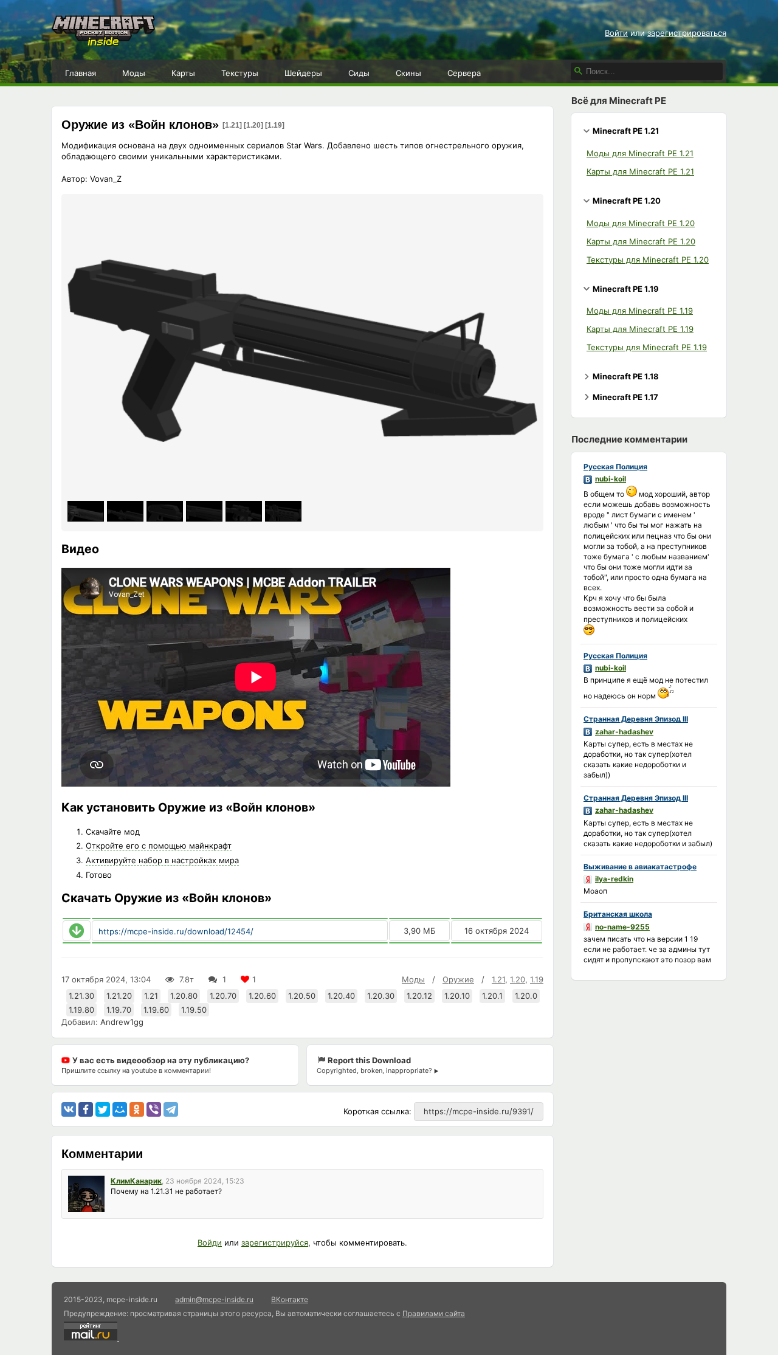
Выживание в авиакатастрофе (640, 866)
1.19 (536, 979)
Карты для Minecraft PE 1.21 (640, 171)
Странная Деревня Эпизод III (636, 718)
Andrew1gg (121, 1022)
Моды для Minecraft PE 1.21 (640, 153)
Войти (616, 33)
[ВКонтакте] (68, 1109)
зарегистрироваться (686, 33)
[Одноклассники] (136, 1109)
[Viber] (153, 1109)
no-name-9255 (622, 926)
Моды (133, 73)
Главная (80, 73)
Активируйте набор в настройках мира (162, 860)
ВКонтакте (289, 1299)
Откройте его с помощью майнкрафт (159, 845)
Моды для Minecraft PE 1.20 (641, 223)
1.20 (517, 979)
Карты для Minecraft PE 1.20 (641, 241)
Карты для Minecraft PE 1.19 (640, 329)
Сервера (464, 73)
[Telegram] (171, 1109)
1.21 (498, 979)
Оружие (458, 979)
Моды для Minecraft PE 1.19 (640, 310)
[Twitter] (102, 1109)
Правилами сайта (433, 1313)
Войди (210, 1242)
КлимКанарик (136, 1180)
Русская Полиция (615, 466)
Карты (183, 73)
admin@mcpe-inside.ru (214, 1299)
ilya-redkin (614, 878)
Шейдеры (303, 73)
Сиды (359, 73)
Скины (408, 73)
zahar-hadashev (624, 731)
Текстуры (239, 73)
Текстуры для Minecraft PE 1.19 (647, 347)
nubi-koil (610, 478)
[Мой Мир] (119, 1109)
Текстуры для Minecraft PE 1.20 (648, 259)
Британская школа (618, 914)
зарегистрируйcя (274, 1242)
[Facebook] (85, 1109)
